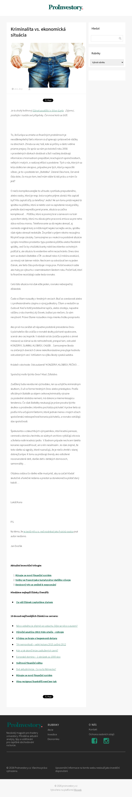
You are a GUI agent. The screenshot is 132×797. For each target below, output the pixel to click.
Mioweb (78, 790)
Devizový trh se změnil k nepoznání (35, 585)
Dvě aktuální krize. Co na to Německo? (36, 669)
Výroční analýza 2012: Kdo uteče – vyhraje (40, 632)
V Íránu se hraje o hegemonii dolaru (36, 638)
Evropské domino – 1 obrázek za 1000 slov (38, 657)
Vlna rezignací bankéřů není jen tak (36, 681)
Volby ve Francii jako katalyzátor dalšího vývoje (43, 580)
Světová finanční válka (29, 663)
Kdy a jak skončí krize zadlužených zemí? (37, 650)
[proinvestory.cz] (66, 8)
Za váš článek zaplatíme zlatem (34, 602)
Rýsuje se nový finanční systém (33, 575)
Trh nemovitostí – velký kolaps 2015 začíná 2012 (41, 644)
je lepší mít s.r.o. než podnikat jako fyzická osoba (48, 531)
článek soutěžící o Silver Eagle (48, 110)
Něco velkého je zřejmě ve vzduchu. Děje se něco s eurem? (47, 626)
